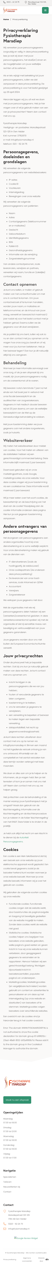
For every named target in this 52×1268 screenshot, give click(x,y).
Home (6, 19)
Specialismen (9, 1177)
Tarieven (7, 1181)
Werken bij (15, 1186)
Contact (7, 1191)
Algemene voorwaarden (27, 1259)
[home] (9, 10)
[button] (45, 10)
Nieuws (6, 1186)
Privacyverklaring (9, 1259)
